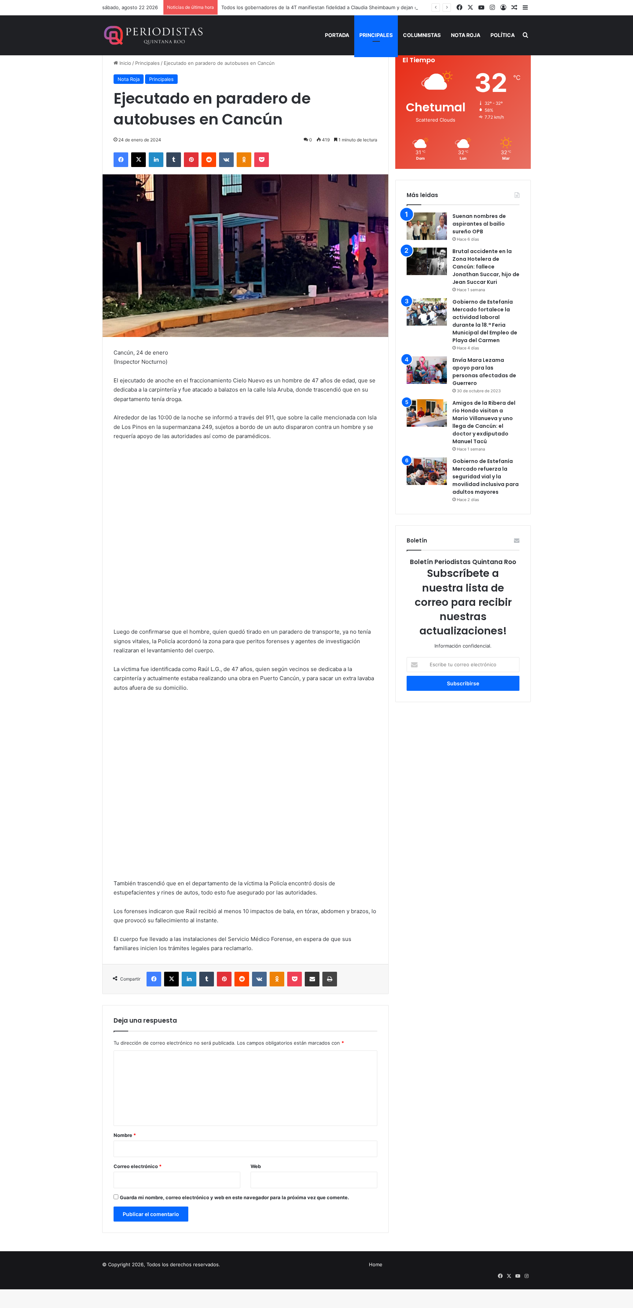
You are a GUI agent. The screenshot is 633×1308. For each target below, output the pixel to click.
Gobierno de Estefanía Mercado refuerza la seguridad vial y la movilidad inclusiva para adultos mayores (485, 476)
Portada (337, 35)
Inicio (124, 63)
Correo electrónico (138, 1166)
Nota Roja (465, 35)
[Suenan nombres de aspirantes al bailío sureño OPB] (427, 226)
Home (375, 1264)
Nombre (125, 1135)
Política (503, 35)
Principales (376, 35)
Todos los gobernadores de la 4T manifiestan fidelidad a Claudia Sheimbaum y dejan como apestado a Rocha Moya (352, 7)
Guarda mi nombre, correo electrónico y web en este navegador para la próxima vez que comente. (234, 1197)
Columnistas (422, 35)
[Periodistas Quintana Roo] (152, 35)
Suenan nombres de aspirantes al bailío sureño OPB (479, 223)
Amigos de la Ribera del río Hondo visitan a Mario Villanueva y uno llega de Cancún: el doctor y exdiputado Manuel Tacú (483, 422)
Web (256, 1166)
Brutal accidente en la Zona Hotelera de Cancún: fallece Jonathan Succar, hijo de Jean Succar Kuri (485, 267)
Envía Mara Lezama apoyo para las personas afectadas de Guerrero (484, 371)
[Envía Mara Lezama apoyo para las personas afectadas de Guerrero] (427, 370)
